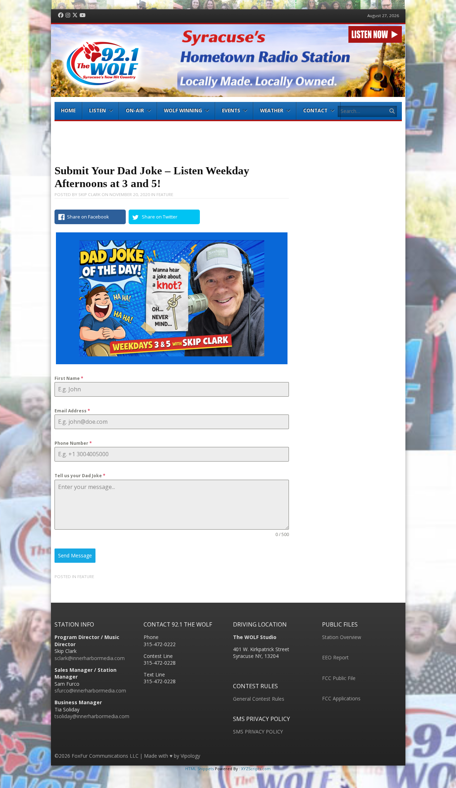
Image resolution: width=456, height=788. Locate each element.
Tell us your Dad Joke (80, 476)
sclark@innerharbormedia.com (90, 658)
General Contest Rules (258, 698)
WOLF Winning (183, 110)
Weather (271, 110)
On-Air (135, 110)
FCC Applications (341, 698)
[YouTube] (82, 15)
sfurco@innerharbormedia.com (90, 690)
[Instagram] (68, 15)
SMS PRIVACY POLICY (258, 731)
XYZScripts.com (256, 768)
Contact (315, 110)
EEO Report (335, 657)
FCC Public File (339, 678)
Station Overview (341, 637)
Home (68, 110)
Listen (97, 110)
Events (231, 110)
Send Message (75, 555)
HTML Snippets (199, 768)
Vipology (190, 755)
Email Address (72, 411)
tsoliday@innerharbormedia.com (92, 716)
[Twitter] (75, 15)
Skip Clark (89, 194)
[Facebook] (60, 15)
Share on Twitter (159, 216)
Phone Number (73, 443)
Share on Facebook (88, 216)
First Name (69, 378)
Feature (164, 194)
